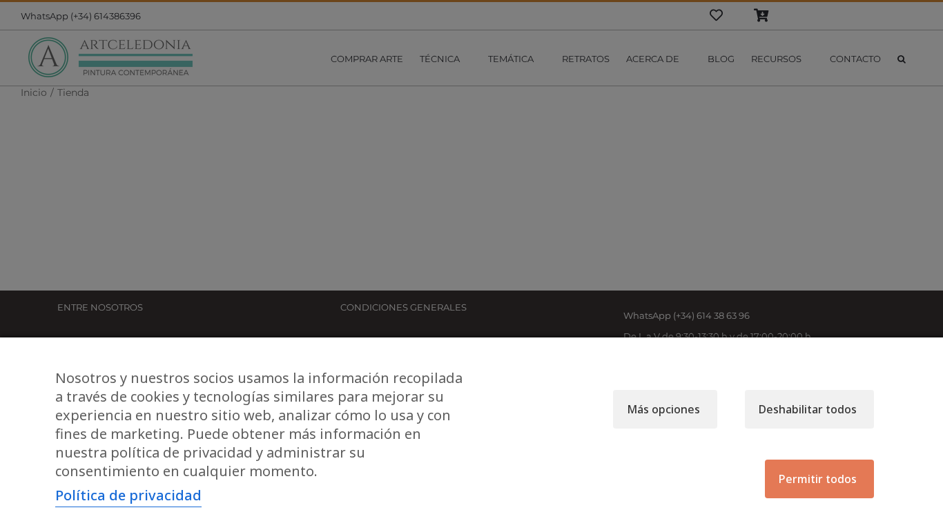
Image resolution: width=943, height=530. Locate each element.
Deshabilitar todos (808, 409)
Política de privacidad (128, 495)
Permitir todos (818, 479)
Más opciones (663, 409)
